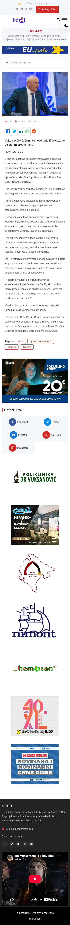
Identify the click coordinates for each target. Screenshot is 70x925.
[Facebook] (13, 9)
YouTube (55, 434)
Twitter (55, 421)
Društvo (26, 62)
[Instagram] (30, 9)
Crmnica (11, 347)
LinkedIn (22, 434)
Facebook (22, 421)
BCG (20, 341)
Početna (13, 62)
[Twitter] (17, 9)
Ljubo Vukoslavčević (40, 341)
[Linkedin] (21, 9)
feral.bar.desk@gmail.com (19, 829)
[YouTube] (26, 9)
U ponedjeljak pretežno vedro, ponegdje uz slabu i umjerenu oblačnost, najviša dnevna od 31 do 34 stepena (35, 38)
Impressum (35, 918)
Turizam (27, 347)
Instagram (22, 447)
